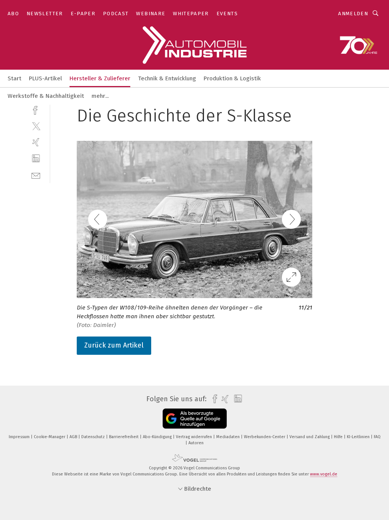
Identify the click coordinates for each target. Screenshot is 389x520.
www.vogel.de (323, 474)
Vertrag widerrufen (194, 436)
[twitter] (36, 126)
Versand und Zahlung (310, 436)
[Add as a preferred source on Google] (195, 418)
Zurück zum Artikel (114, 345)
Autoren (196, 442)
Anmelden (353, 13)
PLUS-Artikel (45, 78)
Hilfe (339, 436)
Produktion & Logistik (232, 78)
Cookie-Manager (50, 436)
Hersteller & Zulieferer (100, 78)
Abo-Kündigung (158, 436)
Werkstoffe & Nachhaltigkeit (46, 96)
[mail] (36, 175)
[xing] (36, 142)
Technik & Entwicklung (167, 78)
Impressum (20, 436)
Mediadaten (228, 436)
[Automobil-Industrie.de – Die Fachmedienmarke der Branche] (14, 78)
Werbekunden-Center (265, 436)
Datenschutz (93, 436)
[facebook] (36, 109)
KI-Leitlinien (359, 436)
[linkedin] (36, 158)
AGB (74, 436)
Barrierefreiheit (124, 436)
